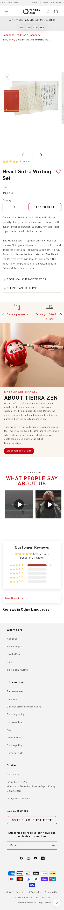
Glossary (12, 699)
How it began (14, 646)
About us (12, 638)
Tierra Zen (20, 892)
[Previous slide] (3, 314)
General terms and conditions (24, 706)
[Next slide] (60, 314)
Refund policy (35, 892)
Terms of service (24, 897)
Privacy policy (51, 892)
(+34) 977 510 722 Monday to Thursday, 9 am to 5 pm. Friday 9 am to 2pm (31, 786)
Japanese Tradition (14, 35)
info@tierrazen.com (18, 798)
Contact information (26, 903)
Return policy (14, 722)
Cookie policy (14, 745)
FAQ (9, 729)
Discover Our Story (19, 451)
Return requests (16, 691)
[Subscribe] (53, 846)
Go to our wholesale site (32, 820)
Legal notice (14, 737)
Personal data (15, 753)
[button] (7, 11)
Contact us (13, 774)
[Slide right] (41, 154)
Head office (13, 654)
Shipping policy (16, 714)
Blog (9, 662)
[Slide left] (23, 154)
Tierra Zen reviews (18, 669)
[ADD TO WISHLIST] (57, 172)
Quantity (7, 200)
